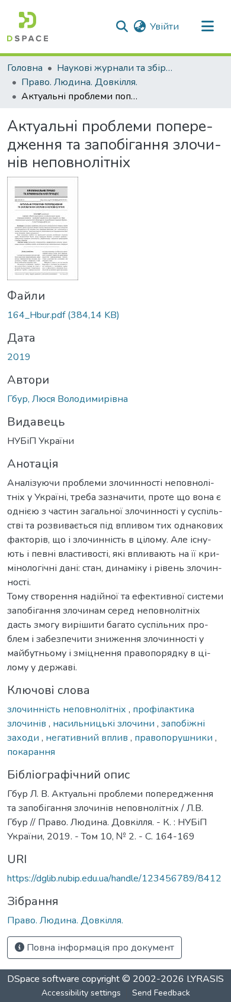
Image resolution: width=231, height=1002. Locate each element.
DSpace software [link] (43, 978)
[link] (115, 315)
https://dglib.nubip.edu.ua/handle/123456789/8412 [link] (114, 878)
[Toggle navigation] (207, 26)
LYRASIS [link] (205, 978)
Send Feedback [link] (161, 992)
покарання (31, 751)
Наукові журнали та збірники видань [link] (116, 67)
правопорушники (174, 737)
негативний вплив (88, 737)
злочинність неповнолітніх (68, 709)
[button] (27, 26)
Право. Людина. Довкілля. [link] (79, 82)
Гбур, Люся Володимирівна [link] (67, 399)
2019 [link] (19, 357)
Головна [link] (25, 67)
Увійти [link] (164, 26)
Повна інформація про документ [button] (99, 947)
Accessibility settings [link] (81, 992)
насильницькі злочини (105, 723)
